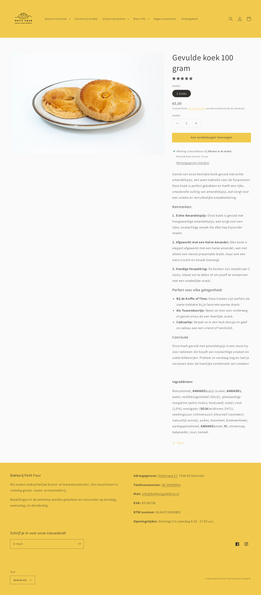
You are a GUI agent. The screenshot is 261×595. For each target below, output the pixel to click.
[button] (230, 18)
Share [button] (181, 443)
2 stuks (182, 93)
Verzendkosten (197, 108)
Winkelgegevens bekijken (192, 163)
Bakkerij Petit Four (222, 578)
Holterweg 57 (167, 476)
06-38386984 (171, 485)
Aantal (176, 115)
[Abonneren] (79, 543)
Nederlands (20, 580)
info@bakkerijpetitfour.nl (160, 494)
